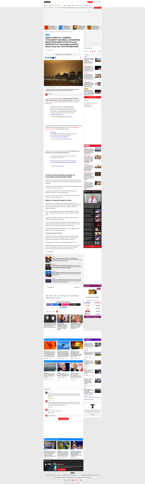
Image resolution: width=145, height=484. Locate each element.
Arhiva (75, 477)
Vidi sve (92, 246)
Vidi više (92, 414)
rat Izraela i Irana (64, 295)
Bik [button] (87, 402)
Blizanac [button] (89, 402)
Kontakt (60, 477)
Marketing (56, 477)
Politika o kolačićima (70, 477)
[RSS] (97, 51)
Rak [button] (92, 402)
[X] (90, 51)
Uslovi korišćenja (87, 477)
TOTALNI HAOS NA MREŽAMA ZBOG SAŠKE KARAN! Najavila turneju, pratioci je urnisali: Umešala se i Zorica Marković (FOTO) (48, 7)
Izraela (55, 101)
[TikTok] (95, 51)
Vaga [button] (100, 402)
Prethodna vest (51, 287)
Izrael (55, 295)
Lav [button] (94, 402)
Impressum (64, 477)
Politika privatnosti (80, 477)
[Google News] (100, 51)
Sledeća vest (76, 287)
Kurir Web (50, 49)
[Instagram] (87, 51)
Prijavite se (62, 469)
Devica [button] (97, 402)
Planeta (51, 31)
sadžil (47, 295)
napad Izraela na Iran (74, 295)
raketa (51, 295)
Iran (46, 98)
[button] (80, 50)
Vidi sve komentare (63, 418)
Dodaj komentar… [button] (52, 415)
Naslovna (47, 31)
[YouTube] (92, 51)
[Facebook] (85, 51)
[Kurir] (47, 2)
